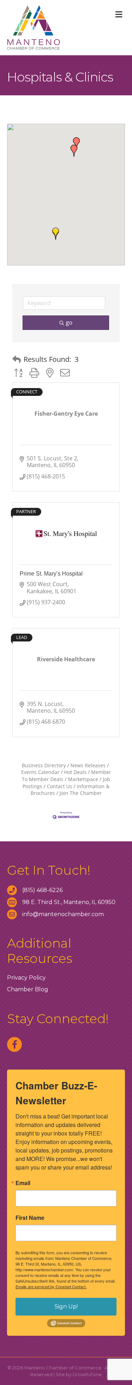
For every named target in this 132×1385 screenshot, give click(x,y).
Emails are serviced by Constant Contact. (51, 1286)
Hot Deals (75, 772)
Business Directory (44, 765)
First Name (29, 1218)
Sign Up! (66, 1306)
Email (22, 1183)
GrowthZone (87, 1374)
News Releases (88, 765)
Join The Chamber (80, 793)
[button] (55, 233)
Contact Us (59, 786)
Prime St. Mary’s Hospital (51, 574)
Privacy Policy (26, 977)
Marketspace (83, 779)
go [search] (69, 322)
